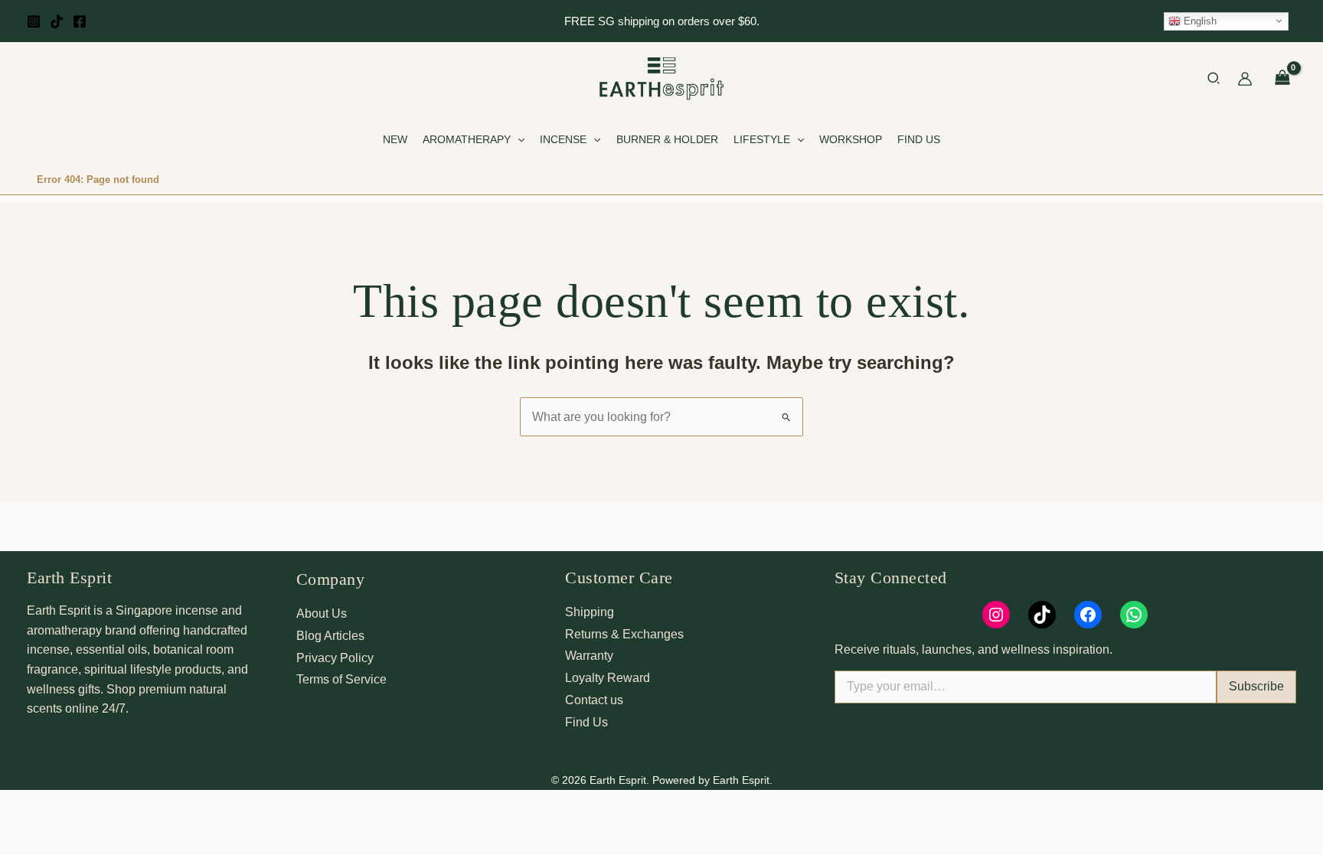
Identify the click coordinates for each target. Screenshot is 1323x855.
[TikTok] (57, 21)
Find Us (586, 722)
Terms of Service (341, 679)
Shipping (589, 611)
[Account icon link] (1245, 78)
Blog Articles (330, 635)
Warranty (589, 655)
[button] (1214, 80)
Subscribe (1256, 686)
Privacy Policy (335, 657)
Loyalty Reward (607, 677)
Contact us (594, 700)
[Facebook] (80, 21)
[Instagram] (34, 21)
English (1199, 20)
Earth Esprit (69, 577)
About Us (321, 613)
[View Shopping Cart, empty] (1282, 79)
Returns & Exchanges (624, 634)
